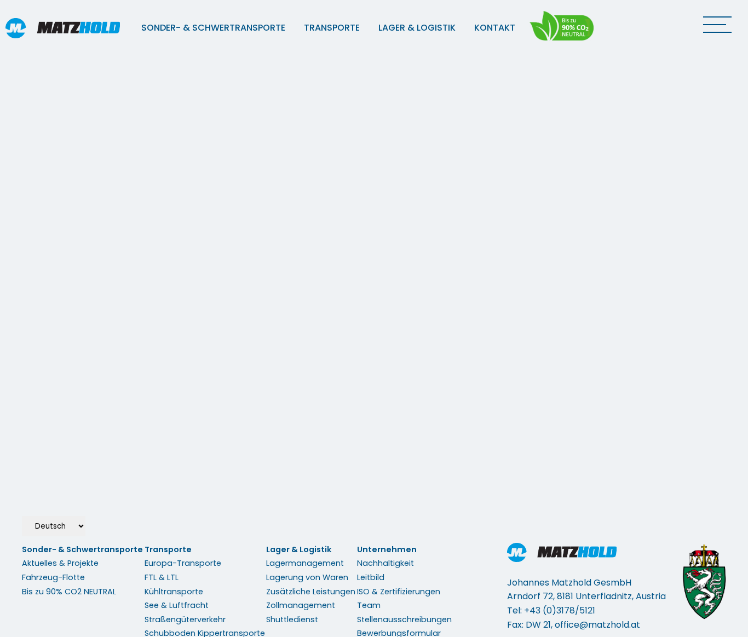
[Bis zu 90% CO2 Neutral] (562, 25)
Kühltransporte (174, 591)
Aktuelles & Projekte (60, 563)
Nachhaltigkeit (385, 563)
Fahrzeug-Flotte (53, 577)
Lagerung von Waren (307, 577)
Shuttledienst (292, 619)
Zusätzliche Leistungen (310, 591)
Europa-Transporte (183, 563)
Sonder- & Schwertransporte (213, 27)
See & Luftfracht (177, 605)
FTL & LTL (162, 577)
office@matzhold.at (597, 624)
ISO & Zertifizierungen (398, 591)
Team (369, 605)
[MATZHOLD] (71, 28)
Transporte (332, 27)
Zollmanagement (300, 605)
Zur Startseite (374, 172)
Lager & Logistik (417, 27)
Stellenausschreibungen (404, 619)
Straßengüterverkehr (185, 619)
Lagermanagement (305, 563)
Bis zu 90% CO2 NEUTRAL (69, 591)
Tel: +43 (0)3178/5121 (551, 610)
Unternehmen (387, 549)
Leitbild (370, 577)
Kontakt (494, 27)
